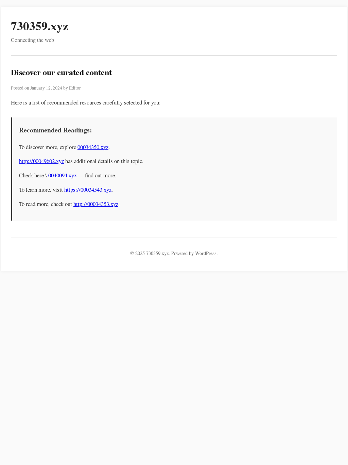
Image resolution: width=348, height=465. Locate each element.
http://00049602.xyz (41, 161)
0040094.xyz (62, 175)
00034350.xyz (92, 147)
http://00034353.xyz (95, 204)
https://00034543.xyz (87, 189)
